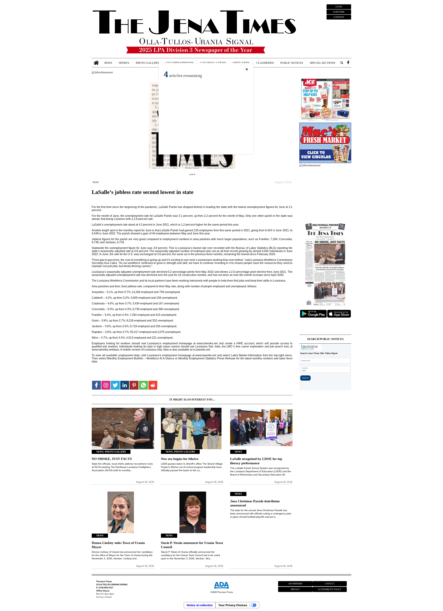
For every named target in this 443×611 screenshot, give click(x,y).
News (108, 62)
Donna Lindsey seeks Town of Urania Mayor (118, 545)
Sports (124, 62)
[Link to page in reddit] (152, 385)
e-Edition (339, 17)
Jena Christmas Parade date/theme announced (255, 503)
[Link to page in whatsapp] (143, 385)
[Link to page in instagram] (105, 385)
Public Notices (291, 62)
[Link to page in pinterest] (134, 385)
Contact (329, 583)
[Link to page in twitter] (115, 385)
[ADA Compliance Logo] (221, 589)
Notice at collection (200, 605)
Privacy (295, 589)
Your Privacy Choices (232, 605)
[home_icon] (96, 62)
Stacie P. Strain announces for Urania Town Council (192, 545)
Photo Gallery (147, 62)
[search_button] (342, 63)
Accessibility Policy (329, 589)
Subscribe (339, 12)
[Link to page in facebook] (96, 385)
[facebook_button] (348, 63)
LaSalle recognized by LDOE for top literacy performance (256, 461)
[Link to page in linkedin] (124, 385)
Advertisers (295, 583)
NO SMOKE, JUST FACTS (112, 459)
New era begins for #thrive (179, 459)
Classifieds (265, 62)
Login (339, 7)
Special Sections (322, 62)
